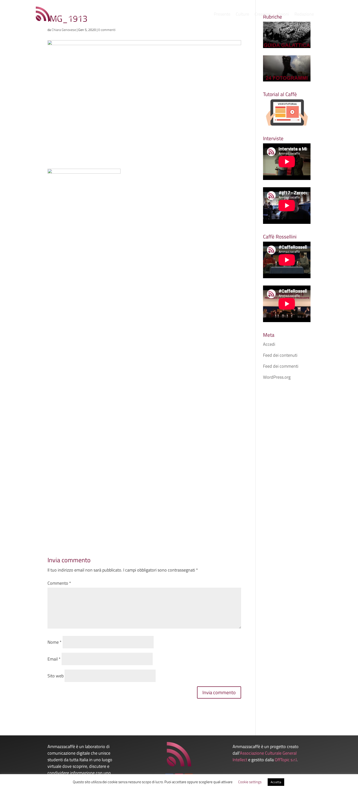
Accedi (269, 344)
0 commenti (106, 29)
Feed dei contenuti (280, 355)
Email (54, 659)
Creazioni (263, 14)
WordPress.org (277, 377)
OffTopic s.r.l (286, 759)
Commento (59, 583)
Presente (222, 14)
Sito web (55, 675)
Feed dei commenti (280, 366)
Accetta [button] (276, 782)
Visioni (283, 14)
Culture (242, 14)
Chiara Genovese (64, 29)
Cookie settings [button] (250, 782)
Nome (54, 642)
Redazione (304, 14)
